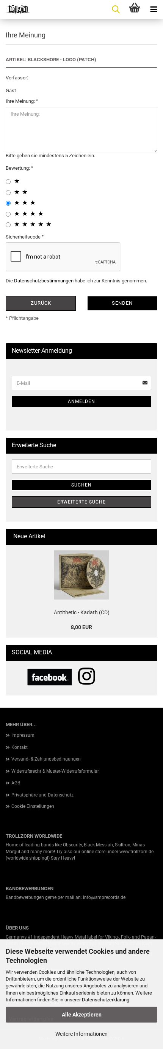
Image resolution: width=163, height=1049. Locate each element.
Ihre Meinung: (21, 101)
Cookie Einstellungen (32, 806)
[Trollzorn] (15, 9)
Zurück (41, 303)
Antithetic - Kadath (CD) (82, 612)
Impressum (22, 735)
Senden (122, 303)
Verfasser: (17, 78)
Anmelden (81, 401)
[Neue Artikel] (148, 536)
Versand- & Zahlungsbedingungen (46, 759)
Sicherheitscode (24, 237)
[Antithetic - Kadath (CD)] (81, 575)
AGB (15, 783)
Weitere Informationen (81, 1034)
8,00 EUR (81, 627)
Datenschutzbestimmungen (44, 281)
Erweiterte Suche (81, 502)
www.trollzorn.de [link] (136, 851)
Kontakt (19, 747)
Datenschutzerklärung (105, 1000)
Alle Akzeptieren (82, 1015)
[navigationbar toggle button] (153, 9)
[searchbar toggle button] (115, 9)
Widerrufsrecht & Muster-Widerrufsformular (55, 771)
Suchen (81, 485)
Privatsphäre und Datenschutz (42, 795)
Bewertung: (18, 168)
